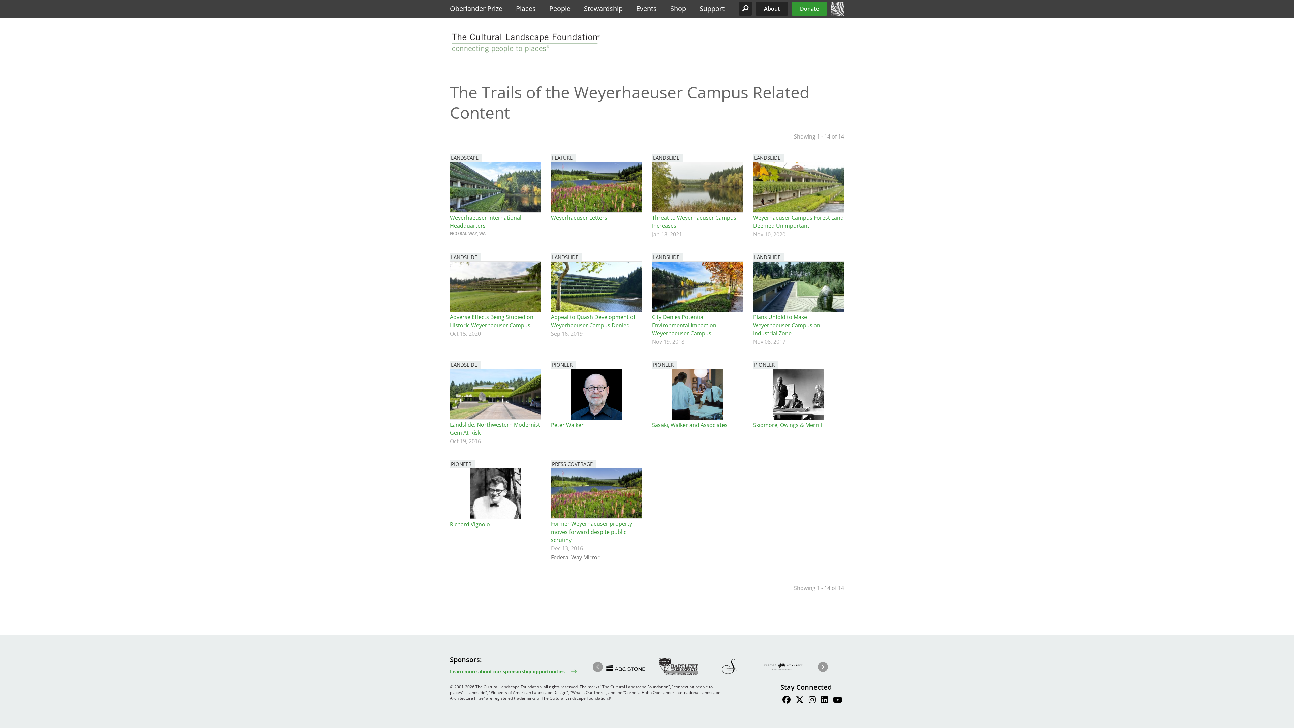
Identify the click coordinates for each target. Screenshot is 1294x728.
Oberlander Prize (476, 8)
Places (526, 8)
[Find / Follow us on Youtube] (837, 700)
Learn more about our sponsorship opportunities (507, 671)
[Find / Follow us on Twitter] (800, 700)
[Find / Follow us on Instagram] (812, 700)
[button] (745, 9)
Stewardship (603, 8)
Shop (678, 8)
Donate (809, 8)
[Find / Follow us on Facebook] (786, 700)
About (772, 8)
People (560, 8)
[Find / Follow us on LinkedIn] (824, 700)
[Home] (837, 13)
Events (646, 8)
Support (712, 8)
